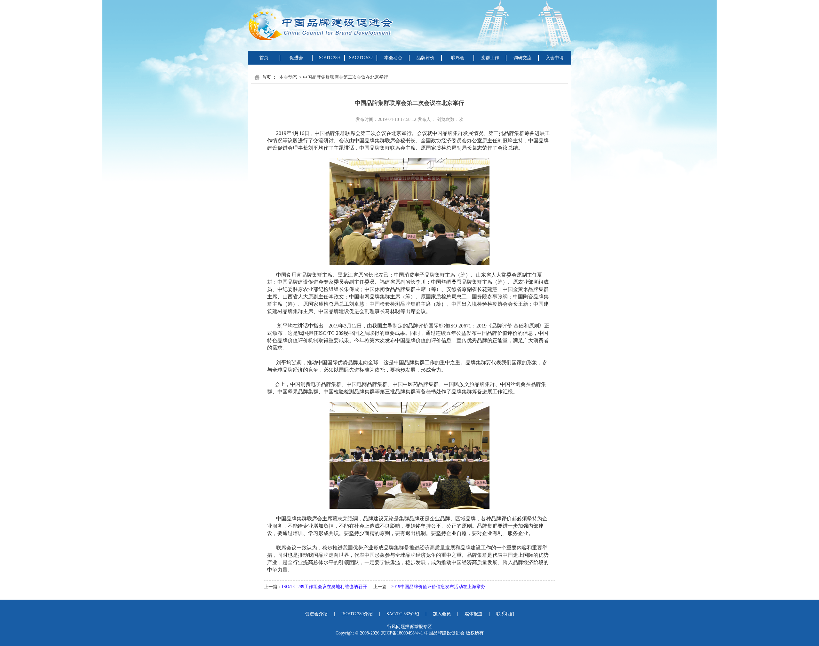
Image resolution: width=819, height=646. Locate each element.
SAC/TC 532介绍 (402, 613)
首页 (263, 57)
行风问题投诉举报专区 (409, 626)
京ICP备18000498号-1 (402, 633)
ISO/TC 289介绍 (357, 613)
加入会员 (442, 613)
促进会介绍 (316, 613)
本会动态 (288, 77)
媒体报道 (473, 613)
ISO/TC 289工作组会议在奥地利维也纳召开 (324, 586)
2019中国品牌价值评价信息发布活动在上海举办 (438, 586)
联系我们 (505, 613)
